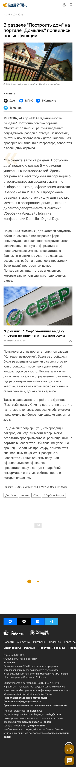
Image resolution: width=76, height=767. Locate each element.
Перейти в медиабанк (49, 84)
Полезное (55, 642)
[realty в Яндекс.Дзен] (24, 621)
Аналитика (23, 642)
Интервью (39, 642)
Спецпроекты (12, 647)
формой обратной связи (36, 721)
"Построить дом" (28, 123)
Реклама (29, 647)
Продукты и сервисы (52, 647)
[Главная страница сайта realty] (21, 5)
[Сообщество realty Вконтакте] (38, 621)
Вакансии (9, 662)
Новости (9, 642)
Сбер (36, 495)
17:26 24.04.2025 (13, 14)
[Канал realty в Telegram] (51, 621)
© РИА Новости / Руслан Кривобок (20, 84)
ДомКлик (10, 495)
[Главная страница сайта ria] (4, 5)
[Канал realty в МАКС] (10, 621)
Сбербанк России (54, 495)
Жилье (24, 495)
